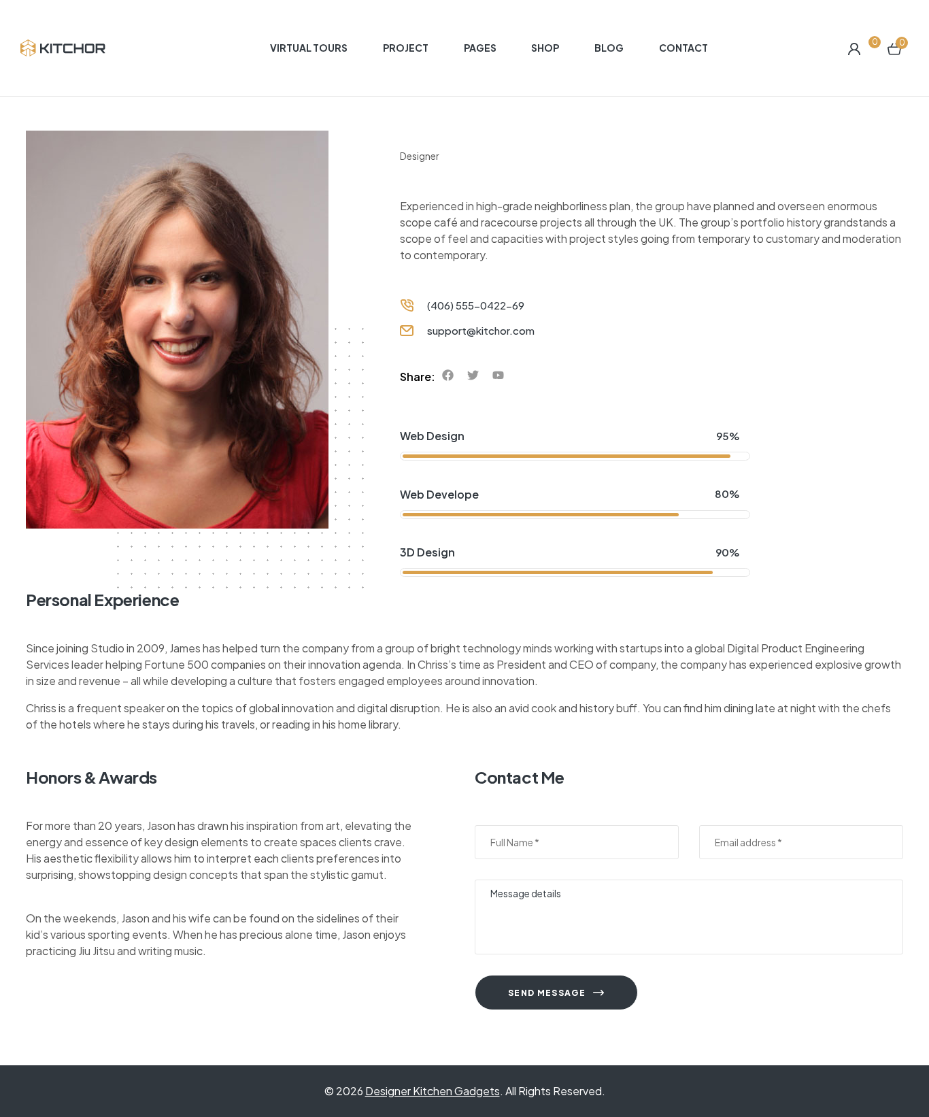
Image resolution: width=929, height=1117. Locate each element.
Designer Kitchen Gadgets (432, 1091)
